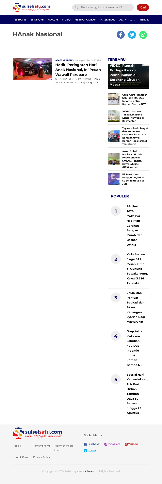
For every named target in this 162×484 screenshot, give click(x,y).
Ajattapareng (64, 60)
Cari (143, 7)
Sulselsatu (90, 471)
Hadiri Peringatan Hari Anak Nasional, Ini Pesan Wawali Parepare (78, 70)
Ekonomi (37, 19)
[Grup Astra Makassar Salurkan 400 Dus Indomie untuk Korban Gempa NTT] (114, 99)
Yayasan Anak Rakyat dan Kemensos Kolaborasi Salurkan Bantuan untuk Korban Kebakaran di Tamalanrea (135, 136)
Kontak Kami (20, 457)
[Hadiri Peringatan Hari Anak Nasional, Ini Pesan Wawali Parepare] (32, 68)
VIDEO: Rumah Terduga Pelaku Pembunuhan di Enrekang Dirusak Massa (124, 75)
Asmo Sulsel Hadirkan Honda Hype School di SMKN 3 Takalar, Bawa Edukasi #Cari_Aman (132, 159)
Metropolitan (85, 19)
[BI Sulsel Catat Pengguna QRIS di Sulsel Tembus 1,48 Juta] (114, 179)
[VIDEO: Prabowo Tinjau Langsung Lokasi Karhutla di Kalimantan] (114, 116)
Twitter (91, 450)
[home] (37, 433)
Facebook (93, 443)
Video (66, 19)
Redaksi (17, 445)
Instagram (113, 443)
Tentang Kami (41, 445)
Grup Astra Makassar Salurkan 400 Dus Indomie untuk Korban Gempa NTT (134, 99)
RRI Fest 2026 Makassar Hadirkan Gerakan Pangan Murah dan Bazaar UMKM (134, 226)
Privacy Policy (41, 457)
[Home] (31, 7)
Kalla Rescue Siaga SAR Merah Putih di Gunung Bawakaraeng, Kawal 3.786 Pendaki (137, 269)
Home (21, 19)
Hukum (53, 19)
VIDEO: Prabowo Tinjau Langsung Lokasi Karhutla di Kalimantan (133, 116)
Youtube (133, 443)
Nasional (107, 19)
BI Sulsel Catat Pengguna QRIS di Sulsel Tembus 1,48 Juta (133, 179)
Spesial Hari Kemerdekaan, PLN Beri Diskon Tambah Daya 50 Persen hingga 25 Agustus (137, 394)
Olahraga (127, 19)
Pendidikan (147, 19)
